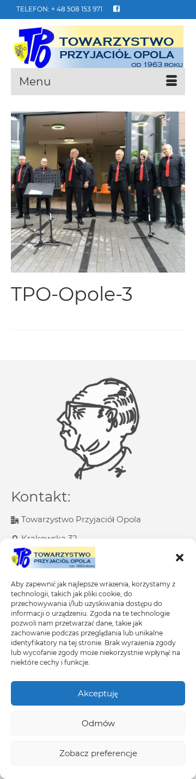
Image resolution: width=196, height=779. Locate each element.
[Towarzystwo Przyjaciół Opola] (98, 47)
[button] (179, 557)
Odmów (98, 723)
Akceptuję (98, 693)
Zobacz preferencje (98, 753)
